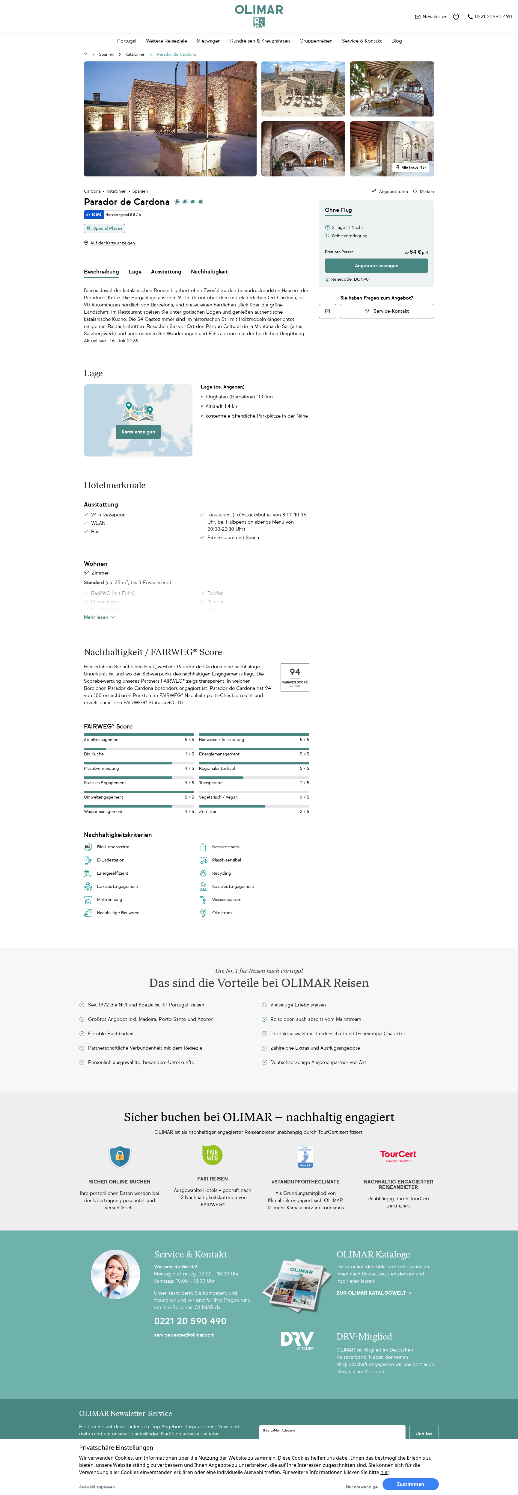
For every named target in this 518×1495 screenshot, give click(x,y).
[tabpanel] (376, 244)
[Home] (259, 17)
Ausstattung (166, 271)
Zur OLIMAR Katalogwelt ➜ (373, 1293)
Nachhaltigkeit (209, 271)
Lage (135, 271)
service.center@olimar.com (184, 1335)
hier (384, 1472)
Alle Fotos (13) (414, 167)
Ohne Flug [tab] (338, 210)
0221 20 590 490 (190, 1321)
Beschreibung (101, 271)
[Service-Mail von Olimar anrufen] (327, 311)
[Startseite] (86, 55)
